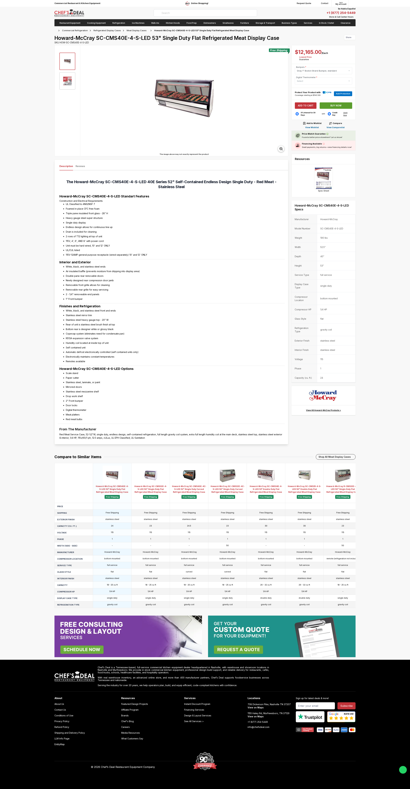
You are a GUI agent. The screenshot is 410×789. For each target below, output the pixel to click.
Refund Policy (61, 727)
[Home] (56, 30)
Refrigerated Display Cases (107, 30)
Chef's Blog (127, 721)
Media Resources (130, 733)
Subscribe (346, 705)
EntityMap (59, 744)
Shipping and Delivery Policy (69, 733)
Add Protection (343, 93)
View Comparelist (335, 127)
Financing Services (194, 710)
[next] (284, 100)
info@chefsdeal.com (258, 727)
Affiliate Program (130, 710)
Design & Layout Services (197, 715)
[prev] (84, 100)
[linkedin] (275, 767)
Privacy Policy (61, 721)
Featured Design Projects (134, 704)
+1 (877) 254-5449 (341, 13)
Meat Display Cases (137, 30)
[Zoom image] (281, 149)
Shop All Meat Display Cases (335, 456)
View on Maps (256, 707)
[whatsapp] (403, 770)
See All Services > (194, 721)
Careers (125, 727)
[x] (269, 767)
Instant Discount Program (197, 704)
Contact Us (60, 710)
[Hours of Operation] (354, 17)
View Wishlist (312, 127)
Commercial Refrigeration (75, 30)
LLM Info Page (62, 738)
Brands (125, 715)
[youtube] (262, 767)
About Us (59, 704)
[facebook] (256, 767)
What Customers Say (132, 738)
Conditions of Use (63, 715)
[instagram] (281, 767)
